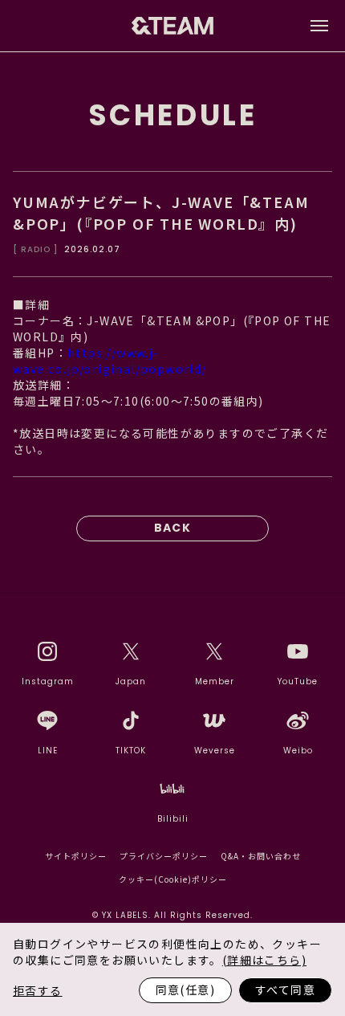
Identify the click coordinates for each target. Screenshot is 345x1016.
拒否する (38, 990)
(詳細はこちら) (264, 960)
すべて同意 (285, 989)
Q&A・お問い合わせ (261, 856)
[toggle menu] (319, 25)
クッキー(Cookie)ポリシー (173, 879)
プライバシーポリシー (164, 856)
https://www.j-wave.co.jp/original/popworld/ (110, 361)
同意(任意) (185, 989)
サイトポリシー (76, 856)
